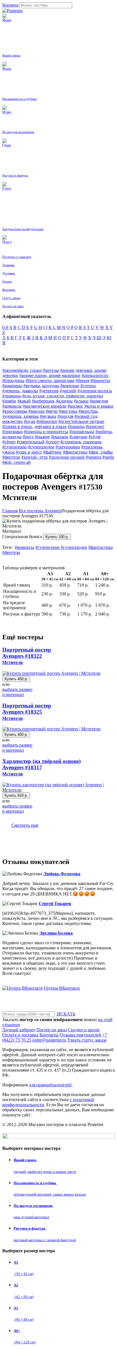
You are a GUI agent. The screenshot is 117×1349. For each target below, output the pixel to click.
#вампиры (12, 385)
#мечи (52, 411)
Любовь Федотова (61, 873)
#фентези (11, 457)
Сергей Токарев (55, 903)
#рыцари (59, 436)
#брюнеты (100, 380)
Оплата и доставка (20, 1034)
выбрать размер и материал (17, 692)
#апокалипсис (95, 375)
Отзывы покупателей (80, 1034)
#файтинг (52, 452)
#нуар (29, 421)
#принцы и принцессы (46, 431)
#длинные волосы (94, 390)
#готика (88, 385)
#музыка (48, 416)
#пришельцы (81, 431)
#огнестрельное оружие (81, 421)
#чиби (108, 457)
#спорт (52, 441)
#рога (28, 436)
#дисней (68, 390)
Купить (57, 537)
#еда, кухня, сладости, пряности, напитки (62, 395)
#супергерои (14, 446)
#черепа (93, 457)
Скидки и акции (84, 1029)
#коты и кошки (98, 406)
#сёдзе (95, 436)
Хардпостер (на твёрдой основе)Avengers (41, 767)
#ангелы (51, 370)
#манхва (36, 411)
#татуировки (67, 446)
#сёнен (9, 441)
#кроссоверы (14, 411)
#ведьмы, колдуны (41, 385)
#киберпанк (43, 401)
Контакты (48, 1034)
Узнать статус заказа (86, 1040)
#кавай (24, 401)
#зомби (9, 401)
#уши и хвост (29, 452)
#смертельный (31, 441)
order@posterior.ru (49, 1040)
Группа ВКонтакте (62, 988)
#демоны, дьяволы (20, 390)
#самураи (78, 436)
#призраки (12, 431)
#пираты (76, 426)
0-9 (5, 327)
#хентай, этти (34, 457)
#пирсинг (95, 426)
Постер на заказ (51, 1029)
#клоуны (64, 401)
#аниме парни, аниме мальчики (49, 375)
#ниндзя (65, 416)
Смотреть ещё (24, 825)
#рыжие (42, 436)
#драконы (11, 395)
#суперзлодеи (41, 446)
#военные (69, 385)
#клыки (81, 401)
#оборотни (46, 421)
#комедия (99, 401)
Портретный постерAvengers (26, 656)
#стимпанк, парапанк (81, 441)
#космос (75, 406)
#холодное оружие (67, 457)
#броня (82, 380)
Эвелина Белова (56, 933)
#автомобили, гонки (22, 370)
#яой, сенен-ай (16, 462)
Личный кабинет (18, 1029)
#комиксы (12, 406)
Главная (10, 510)
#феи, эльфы (101, 452)
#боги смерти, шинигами (50, 380)
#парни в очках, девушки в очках (34, 426)
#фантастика (75, 452)
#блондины (13, 380)
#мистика (68, 411)
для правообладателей (50, 1084)
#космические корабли (44, 406)
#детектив (49, 390)
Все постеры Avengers (40, 510)
